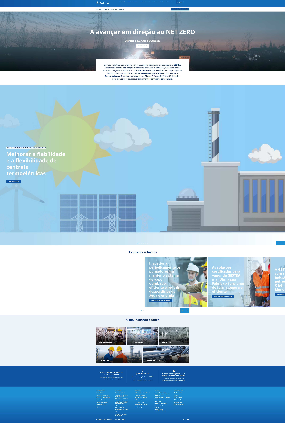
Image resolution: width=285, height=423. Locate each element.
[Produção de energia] (166, 354)
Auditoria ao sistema (161, 403)
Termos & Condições (102, 402)
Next (283, 243)
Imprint (98, 407)
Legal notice (178, 397)
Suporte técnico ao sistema (160, 406)
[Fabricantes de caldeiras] (111, 336)
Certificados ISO (101, 404)
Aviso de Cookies (101, 399)
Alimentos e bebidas (141, 397)
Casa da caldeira (120, 392)
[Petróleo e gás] (119, 354)
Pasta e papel (139, 407)
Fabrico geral (139, 399)
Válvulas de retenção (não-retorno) (121, 395)
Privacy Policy (178, 399)
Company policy (179, 404)
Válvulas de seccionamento (120, 406)
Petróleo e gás (139, 402)
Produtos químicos (140, 395)
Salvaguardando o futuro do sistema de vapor (162, 398)
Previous (278, 243)
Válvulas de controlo (121, 398)
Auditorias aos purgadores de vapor (161, 410)
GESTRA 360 (158, 401)
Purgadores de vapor (121, 409)
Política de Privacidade (103, 397)
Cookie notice (178, 392)
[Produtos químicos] (142, 336)
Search (183, 2)
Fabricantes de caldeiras (142, 392)
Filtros (117, 412)
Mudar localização (107, 419)
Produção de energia (141, 404)
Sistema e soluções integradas (121, 415)
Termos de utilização (102, 395)
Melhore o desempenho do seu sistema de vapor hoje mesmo (173, 375)
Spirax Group (99, 392)
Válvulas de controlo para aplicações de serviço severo (121, 402)
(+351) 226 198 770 (142, 374)
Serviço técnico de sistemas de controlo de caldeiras (162, 394)
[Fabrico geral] (174, 336)
